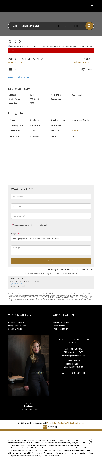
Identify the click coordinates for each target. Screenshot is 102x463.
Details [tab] (12, 77)
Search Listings (15, 329)
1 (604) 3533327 (16, 283)
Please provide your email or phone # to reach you (32, 225)
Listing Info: (16, 113)
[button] (63, 373)
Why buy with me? (16, 322)
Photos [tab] (21, 77)
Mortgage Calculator (17, 326)
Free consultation (60, 329)
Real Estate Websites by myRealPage (71, 423)
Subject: (14, 233)
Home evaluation (60, 326)
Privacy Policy (52, 423)
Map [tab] (29, 77)
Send (50, 260)
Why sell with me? (61, 322)
